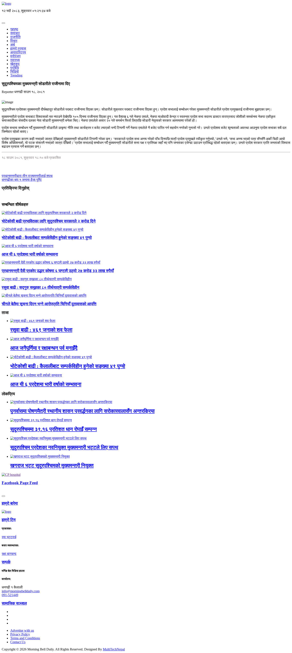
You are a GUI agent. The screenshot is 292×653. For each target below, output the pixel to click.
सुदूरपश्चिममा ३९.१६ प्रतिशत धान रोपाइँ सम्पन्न (53, 429)
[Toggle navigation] (3, 23)
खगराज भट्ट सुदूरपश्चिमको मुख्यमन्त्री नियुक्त (52, 465)
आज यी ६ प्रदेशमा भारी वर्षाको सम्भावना (30, 254)
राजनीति (15, 37)
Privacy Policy (20, 634)
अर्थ (12, 44)
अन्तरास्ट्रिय (18, 52)
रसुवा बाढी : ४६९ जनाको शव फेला (41, 330)
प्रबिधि (14, 67)
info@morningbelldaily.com (21, 591)
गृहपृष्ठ (14, 29)
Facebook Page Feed (20, 483)
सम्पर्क (6, 562)
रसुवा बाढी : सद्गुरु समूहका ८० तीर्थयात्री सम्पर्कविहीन (40, 287)
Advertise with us (22, 630)
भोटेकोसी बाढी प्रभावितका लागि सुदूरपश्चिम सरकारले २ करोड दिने (49, 221)
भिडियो (14, 71)
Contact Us (17, 642)
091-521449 (10, 595)
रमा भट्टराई (9, 537)
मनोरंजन (15, 56)
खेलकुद (14, 64)
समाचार (15, 33)
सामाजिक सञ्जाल (14, 603)
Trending (16, 75)
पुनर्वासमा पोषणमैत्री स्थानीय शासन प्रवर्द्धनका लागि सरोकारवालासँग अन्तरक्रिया (82, 411)
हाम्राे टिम (9, 519)
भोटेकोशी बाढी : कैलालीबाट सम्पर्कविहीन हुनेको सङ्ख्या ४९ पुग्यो (47, 237)
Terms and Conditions (25, 638)
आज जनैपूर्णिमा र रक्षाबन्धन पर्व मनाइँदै (43, 348)
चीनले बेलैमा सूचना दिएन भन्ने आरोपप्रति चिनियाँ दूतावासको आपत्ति (49, 304)
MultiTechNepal (114, 649)
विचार (13, 41)
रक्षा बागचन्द (9, 554)
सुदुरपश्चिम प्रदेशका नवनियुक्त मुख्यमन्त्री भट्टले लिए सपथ (64, 447)
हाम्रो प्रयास (18, 48)
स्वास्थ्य (15, 60)
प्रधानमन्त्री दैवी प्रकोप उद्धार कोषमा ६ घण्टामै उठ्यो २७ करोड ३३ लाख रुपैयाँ (58, 270)
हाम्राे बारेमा (10, 503)
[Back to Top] (3, 496)
